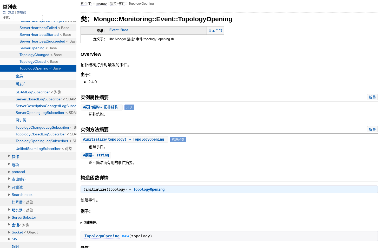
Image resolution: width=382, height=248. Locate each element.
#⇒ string (96, 155)
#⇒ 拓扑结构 (101, 107)
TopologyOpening (148, 189)
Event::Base (118, 30)
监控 (113, 3)
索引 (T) (86, 3)
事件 (122, 3)
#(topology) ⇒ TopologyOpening (124, 139)
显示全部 (215, 30)
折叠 (372, 97)
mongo (101, 3)
